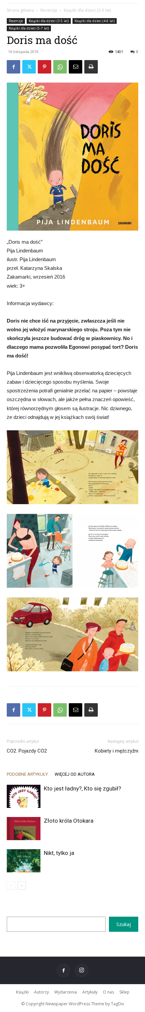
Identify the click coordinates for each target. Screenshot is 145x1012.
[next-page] (22, 885)
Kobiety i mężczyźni (116, 751)
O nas (108, 992)
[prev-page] (11, 885)
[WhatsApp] (60, 67)
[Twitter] (29, 67)
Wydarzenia (65, 992)
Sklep (124, 992)
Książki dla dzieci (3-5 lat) (87, 10)
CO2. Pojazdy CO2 (27, 751)
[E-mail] (75, 67)
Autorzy (41, 992)
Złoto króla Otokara (68, 820)
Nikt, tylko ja (59, 853)
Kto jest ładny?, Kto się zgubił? (82, 788)
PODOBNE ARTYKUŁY (27, 774)
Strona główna (20, 10)
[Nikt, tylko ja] (23, 860)
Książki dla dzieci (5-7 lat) (29, 28)
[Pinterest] (44, 67)
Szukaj (123, 924)
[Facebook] (13, 67)
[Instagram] (81, 970)
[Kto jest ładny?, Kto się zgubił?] (23, 796)
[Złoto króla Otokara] (23, 828)
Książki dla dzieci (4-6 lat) (95, 20)
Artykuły (89, 992)
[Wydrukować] (91, 67)
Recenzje (48, 10)
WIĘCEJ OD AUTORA (75, 774)
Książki (22, 992)
